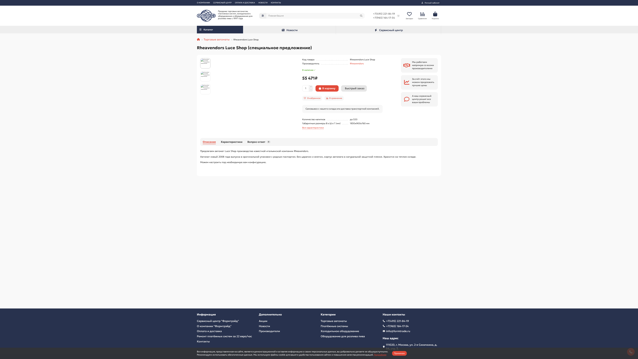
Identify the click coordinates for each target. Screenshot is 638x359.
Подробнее (380, 354)
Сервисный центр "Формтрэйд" (218, 321)
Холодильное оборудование (340, 331)
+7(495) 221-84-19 (384, 13)
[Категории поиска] (262, 16)
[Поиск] (361, 15)
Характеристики (231, 141)
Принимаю (399, 353)
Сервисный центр (391, 30)
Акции (263, 321)
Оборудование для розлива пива (343, 336)
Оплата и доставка (209, 331)
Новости (292, 30)
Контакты (203, 341)
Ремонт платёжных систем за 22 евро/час (224, 336)
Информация (206, 314)
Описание (209, 141)
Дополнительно (270, 314)
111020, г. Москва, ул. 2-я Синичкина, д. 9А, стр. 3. (411, 346)
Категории (328, 314)
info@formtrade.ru (398, 331)
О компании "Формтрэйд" (214, 326)
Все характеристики (313, 127)
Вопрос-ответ (258, 141)
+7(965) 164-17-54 (384, 17)
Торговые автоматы (217, 39)
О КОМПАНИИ (203, 2)
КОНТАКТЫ (276, 2)
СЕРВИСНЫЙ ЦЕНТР (222, 2)
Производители (269, 331)
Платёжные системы (334, 326)
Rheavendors (357, 63)
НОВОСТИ (262, 2)
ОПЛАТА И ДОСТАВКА (245, 2)
